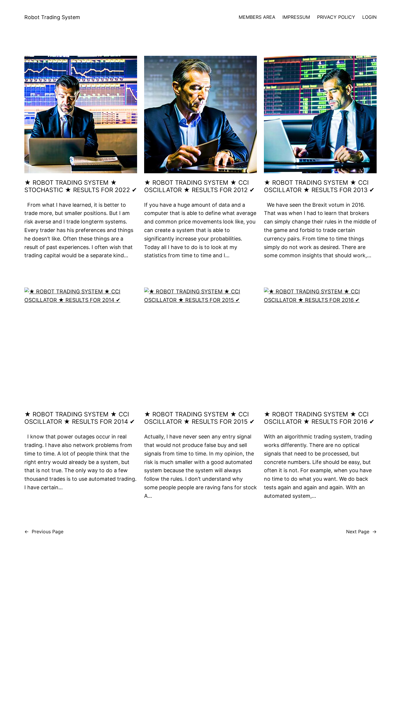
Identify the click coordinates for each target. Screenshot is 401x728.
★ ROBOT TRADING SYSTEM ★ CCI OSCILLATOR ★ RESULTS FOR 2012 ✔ (199, 186)
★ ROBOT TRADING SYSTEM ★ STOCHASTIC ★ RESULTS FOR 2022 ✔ (80, 186)
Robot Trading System (52, 17)
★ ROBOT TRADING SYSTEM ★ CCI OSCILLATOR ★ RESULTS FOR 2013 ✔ (319, 186)
